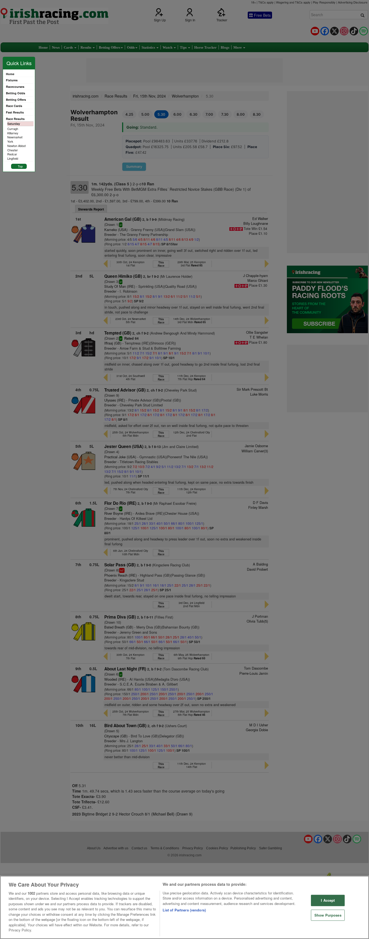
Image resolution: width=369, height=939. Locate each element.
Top (20, 166)
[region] (184, 907)
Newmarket (14, 137)
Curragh (12, 128)
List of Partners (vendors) (184, 910)
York (10, 141)
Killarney (12, 133)
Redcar (12, 154)
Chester (12, 150)
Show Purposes (327, 915)
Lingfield (12, 158)
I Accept (328, 900)
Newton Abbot (16, 145)
